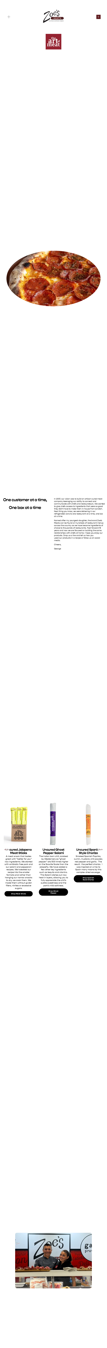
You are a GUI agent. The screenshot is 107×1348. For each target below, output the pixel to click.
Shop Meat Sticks (18, 894)
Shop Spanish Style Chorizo (88, 879)
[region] (53, 849)
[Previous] (6, 849)
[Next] (100, 849)
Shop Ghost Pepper (53, 892)
